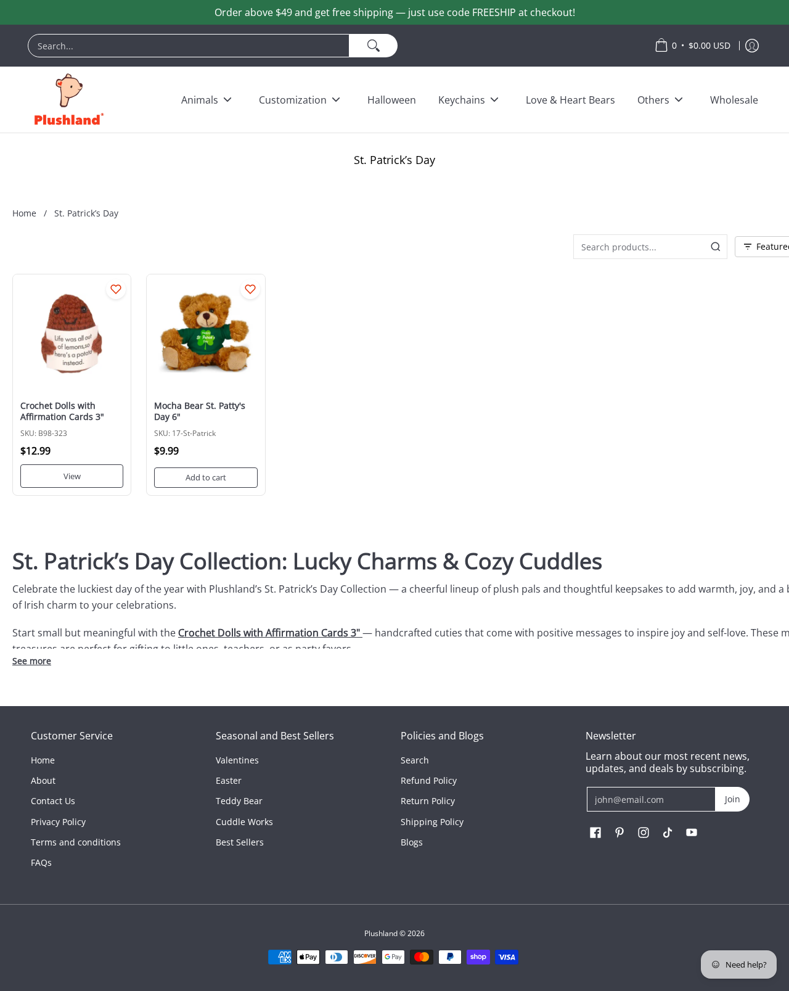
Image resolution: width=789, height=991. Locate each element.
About (43, 780)
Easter (229, 780)
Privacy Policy (58, 822)
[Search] (374, 45)
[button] (595, 833)
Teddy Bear (239, 801)
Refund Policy (429, 780)
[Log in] (752, 45)
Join (732, 799)
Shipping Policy (432, 822)
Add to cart (206, 477)
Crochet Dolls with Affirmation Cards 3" (62, 411)
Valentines (237, 760)
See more (31, 661)
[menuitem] (335, 46)
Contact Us (53, 801)
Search (415, 760)
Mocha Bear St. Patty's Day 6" (199, 411)
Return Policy (428, 801)
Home (24, 213)
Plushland (381, 933)
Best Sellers (240, 842)
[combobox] (189, 45)
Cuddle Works (244, 822)
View (72, 476)
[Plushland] (68, 100)
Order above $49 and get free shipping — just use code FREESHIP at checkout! (395, 12)
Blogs (412, 842)
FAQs (41, 862)
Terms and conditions (76, 842)
